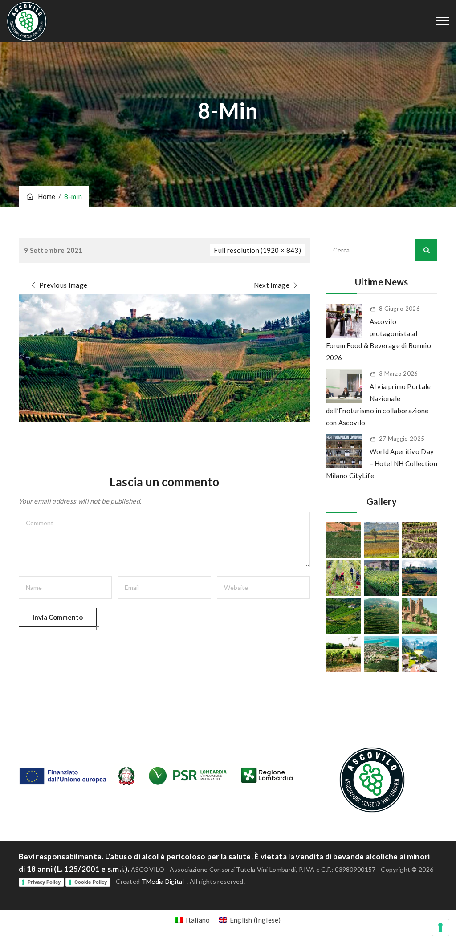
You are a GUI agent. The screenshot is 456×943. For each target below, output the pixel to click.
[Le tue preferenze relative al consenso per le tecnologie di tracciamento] (440, 927)
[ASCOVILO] (27, 21)
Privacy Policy (44, 882)
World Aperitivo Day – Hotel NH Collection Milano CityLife (381, 463)
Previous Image (63, 285)
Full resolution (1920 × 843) (257, 250)
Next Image (271, 285)
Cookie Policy (90, 882)
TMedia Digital (163, 881)
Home (45, 196)
